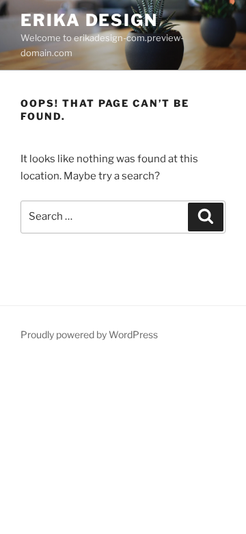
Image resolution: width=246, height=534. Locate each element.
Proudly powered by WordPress (89, 334)
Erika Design (89, 20)
